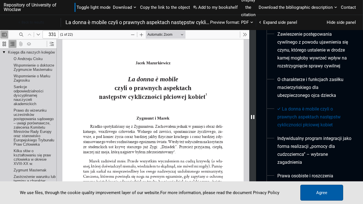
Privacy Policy (266, 192)
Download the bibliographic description (296, 7)
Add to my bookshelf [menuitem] (218, 7)
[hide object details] (252, 117)
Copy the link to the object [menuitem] (165, 7)
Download (122, 7)
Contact (348, 7)
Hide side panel (341, 22)
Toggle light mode (94, 7)
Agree (321, 192)
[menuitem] (314, 50)
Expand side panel (280, 22)
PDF (245, 22)
